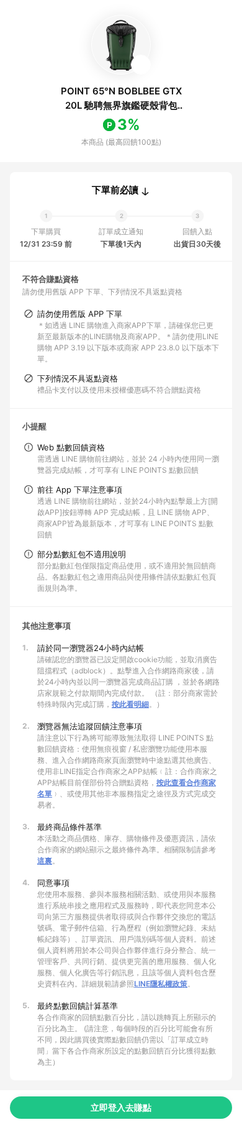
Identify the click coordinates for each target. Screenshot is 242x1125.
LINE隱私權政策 (160, 983)
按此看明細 (130, 704)
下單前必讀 (115, 190)
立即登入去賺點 (121, 1107)
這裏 (44, 860)
